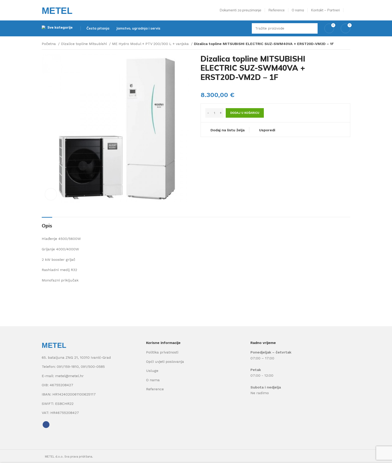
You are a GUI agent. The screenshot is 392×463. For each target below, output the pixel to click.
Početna (49, 44)
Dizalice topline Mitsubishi (84, 44)
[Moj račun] (349, 10)
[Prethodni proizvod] (339, 44)
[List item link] (92, 367)
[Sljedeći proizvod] (348, 44)
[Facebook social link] (46, 424)
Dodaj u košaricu (244, 113)
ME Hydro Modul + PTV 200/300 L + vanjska (151, 44)
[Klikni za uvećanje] (50, 194)
